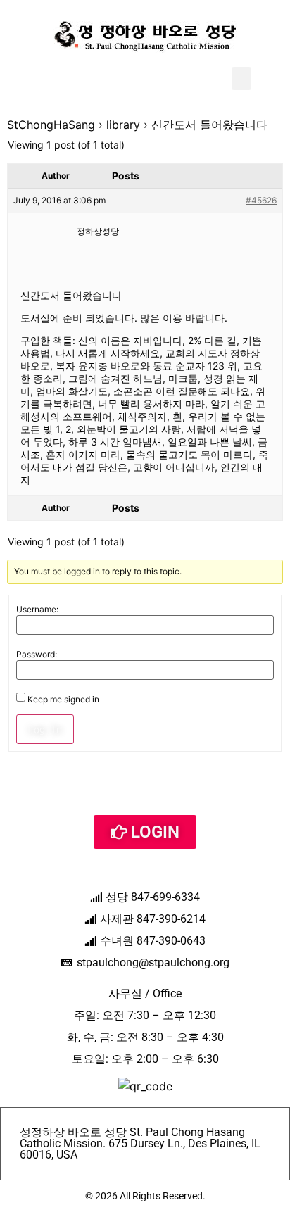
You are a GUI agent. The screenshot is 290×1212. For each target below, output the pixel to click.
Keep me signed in (63, 699)
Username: (37, 609)
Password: (36, 654)
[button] (241, 78)
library (123, 125)
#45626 (261, 200)
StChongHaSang (51, 125)
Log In (45, 729)
